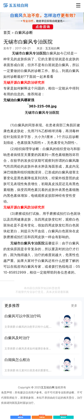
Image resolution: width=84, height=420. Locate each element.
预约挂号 (63, 417)
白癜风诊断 (24, 32)
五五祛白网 (52, 48)
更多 (74, 305)
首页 (7, 32)
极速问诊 (20, 417)
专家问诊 (42, 417)
